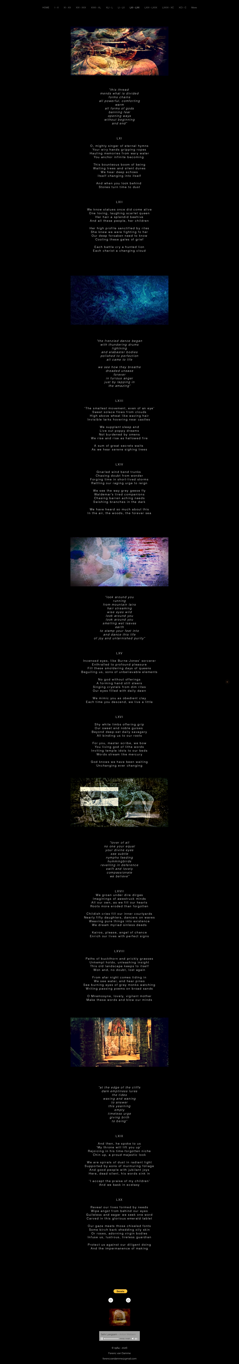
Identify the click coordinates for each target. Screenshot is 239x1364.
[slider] (136, 1339)
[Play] (102, 1338)
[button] (120, 1291)
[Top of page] (110, 1300)
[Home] (128, 1300)
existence (141, 921)
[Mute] (133, 1338)
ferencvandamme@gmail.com (120, 1358)
